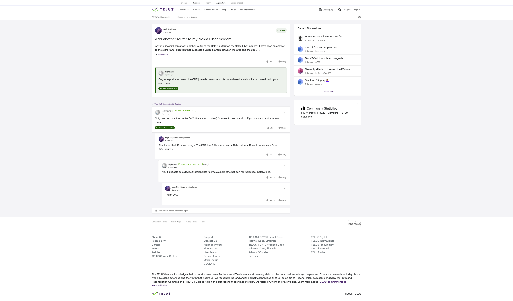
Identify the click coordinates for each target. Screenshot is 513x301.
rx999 (317, 62)
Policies (156, 252)
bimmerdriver (321, 51)
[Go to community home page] (163, 9)
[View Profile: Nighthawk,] (161, 73)
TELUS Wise (318, 252)
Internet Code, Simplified (263, 240)
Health (208, 3)
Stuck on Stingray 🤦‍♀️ (317, 80)
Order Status (211, 259)
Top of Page (176, 222)
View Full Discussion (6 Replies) (167, 104)
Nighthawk (169, 72)
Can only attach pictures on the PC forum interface (328, 69)
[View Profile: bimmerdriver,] (300, 49)
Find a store (210, 248)
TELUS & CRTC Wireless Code (266, 244)
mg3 (165, 29)
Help (203, 222)
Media (155, 248)
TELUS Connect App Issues (321, 47)
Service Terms (212, 256)
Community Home (159, 222)
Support (208, 237)
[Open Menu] (359, 17)
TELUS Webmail (320, 248)
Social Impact (237, 3)
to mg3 (206, 164)
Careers (156, 244)
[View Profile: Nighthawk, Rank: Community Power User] (157, 112)
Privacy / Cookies (259, 252)
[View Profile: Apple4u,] (300, 82)
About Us (157, 237)
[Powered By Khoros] (355, 223)
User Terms (210, 252)
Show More (163, 54)
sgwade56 (322, 40)
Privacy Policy (191, 222)
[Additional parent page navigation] (173, 17)
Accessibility (159, 240)
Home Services (191, 17)
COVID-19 (209, 263)
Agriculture (221, 3)
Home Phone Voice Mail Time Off (323, 36)
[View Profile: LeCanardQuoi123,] (300, 71)
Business (196, 3)
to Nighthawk (184, 137)
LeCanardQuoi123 (323, 73)
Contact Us (210, 240)
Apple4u (318, 84)
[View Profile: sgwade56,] (300, 38)
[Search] (339, 9)
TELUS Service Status (164, 256)
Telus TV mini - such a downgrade (324, 58)
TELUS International (322, 240)
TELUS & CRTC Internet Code (266, 237)
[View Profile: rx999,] (300, 60)
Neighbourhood (213, 244)
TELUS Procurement (322, 244)
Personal (183, 3)
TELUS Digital (319, 237)
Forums (180, 17)
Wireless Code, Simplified (263, 248)
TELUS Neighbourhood (160, 17)
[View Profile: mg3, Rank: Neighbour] (158, 30)
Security (253, 256)
